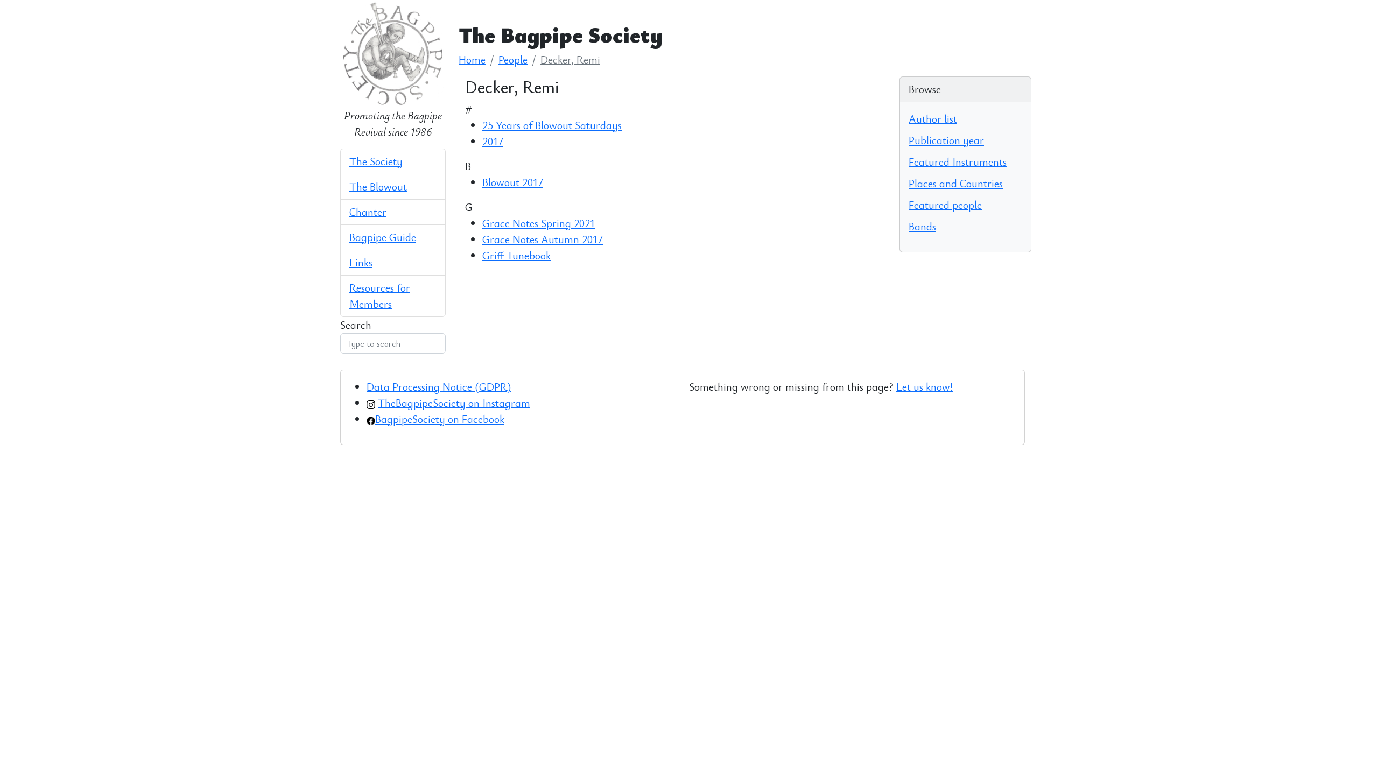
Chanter (367, 212)
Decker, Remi (570, 59)
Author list (933, 118)
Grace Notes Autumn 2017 (542, 239)
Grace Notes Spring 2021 (538, 223)
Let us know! (924, 386)
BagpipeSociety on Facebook (439, 419)
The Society (376, 161)
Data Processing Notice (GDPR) (439, 386)
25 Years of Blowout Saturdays (552, 125)
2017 (492, 141)
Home (472, 59)
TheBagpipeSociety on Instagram (454, 403)
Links (360, 262)
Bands (922, 226)
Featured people (945, 205)
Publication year (946, 140)
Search (355, 325)
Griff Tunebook (516, 255)
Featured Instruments (958, 161)
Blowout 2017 (512, 182)
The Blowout (378, 186)
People (513, 59)
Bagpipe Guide (382, 237)
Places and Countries (956, 183)
